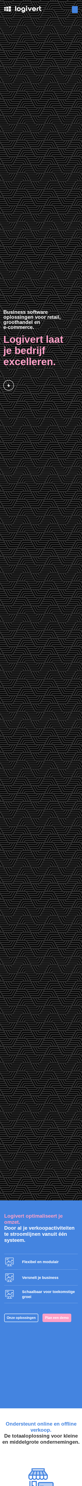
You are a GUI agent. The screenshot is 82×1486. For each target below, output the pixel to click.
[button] (75, 9)
